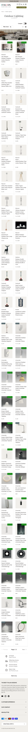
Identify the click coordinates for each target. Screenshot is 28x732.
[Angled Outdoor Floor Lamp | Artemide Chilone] (6, 602)
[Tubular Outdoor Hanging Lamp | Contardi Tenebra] (6, 99)
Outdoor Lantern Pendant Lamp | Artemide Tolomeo (6, 589)
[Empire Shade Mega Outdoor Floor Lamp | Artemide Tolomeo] (6, 427)
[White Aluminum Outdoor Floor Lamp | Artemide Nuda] (6, 529)
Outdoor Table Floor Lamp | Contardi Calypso (20, 136)
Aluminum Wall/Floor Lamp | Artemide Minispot (20, 613)
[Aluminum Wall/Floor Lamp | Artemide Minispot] (20, 602)
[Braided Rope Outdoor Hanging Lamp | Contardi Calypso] (6, 302)
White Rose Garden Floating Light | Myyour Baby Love (6, 84)
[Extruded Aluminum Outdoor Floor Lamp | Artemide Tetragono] (20, 502)
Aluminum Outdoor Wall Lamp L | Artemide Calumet (20, 363)
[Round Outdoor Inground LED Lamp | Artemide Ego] (20, 553)
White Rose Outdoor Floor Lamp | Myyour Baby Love (6, 187)
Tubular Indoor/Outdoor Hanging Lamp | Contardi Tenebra (20, 85)
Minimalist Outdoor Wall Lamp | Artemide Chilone (20, 339)
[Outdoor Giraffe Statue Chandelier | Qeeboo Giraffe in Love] (20, 249)
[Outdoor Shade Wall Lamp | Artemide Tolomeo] (20, 377)
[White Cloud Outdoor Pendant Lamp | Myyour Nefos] (6, 150)
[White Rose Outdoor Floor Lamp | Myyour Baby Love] (6, 176)
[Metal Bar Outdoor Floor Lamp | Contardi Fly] (6, 125)
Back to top (14, 675)
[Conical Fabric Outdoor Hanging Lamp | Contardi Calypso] (6, 275)
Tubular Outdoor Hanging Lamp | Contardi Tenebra (6, 110)
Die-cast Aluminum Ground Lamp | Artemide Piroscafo (20, 489)
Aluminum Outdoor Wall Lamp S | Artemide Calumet (6, 388)
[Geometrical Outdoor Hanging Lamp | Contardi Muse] (20, 99)
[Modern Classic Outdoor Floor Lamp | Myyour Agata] (6, 200)
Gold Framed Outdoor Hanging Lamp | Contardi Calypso (20, 288)
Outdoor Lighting (8, 11)
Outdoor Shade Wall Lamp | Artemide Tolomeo (20, 388)
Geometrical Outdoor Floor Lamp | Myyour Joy (6, 236)
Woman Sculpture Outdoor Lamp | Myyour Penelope (20, 212)
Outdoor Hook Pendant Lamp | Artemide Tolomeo (20, 412)
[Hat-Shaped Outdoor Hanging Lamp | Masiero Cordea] (6, 47)
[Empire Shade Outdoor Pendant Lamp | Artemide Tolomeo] (6, 401)
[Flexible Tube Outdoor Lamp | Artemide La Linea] (6, 478)
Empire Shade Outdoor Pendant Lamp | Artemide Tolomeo (6, 413)
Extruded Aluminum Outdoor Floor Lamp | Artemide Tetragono (20, 515)
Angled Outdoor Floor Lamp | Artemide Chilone (6, 613)
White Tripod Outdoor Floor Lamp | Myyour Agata (20, 187)
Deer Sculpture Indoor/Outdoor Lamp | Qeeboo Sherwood (5, 261)
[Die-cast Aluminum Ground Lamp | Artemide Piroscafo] (20, 478)
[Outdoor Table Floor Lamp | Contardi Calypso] (20, 125)
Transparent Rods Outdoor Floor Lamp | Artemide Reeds (20, 540)
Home (2, 11)
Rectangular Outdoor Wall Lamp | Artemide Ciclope (6, 363)
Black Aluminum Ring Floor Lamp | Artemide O (20, 638)
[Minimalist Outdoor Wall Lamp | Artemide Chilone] (20, 328)
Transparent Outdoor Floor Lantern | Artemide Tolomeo (6, 639)
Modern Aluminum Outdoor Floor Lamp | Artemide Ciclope (6, 465)
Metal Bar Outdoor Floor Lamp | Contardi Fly (6, 136)
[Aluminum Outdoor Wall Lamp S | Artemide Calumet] (6, 377)
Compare (20, 23)
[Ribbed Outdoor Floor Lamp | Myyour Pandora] (20, 225)
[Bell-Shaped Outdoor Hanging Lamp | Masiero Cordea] (20, 47)
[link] (5, 649)
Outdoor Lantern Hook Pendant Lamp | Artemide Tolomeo (20, 589)
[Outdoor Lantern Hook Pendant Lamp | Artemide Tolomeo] (20, 578)
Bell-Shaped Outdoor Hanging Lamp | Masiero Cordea (20, 59)
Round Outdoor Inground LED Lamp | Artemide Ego (20, 564)
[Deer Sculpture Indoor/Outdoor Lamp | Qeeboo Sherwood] (6, 249)
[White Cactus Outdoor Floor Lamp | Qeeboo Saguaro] (6, 328)
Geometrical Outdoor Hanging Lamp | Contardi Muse (20, 111)
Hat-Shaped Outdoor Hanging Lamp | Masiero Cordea (6, 59)
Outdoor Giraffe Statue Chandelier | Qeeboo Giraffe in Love (20, 261)
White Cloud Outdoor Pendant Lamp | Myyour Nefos (6, 162)
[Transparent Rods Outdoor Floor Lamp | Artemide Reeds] (20, 529)
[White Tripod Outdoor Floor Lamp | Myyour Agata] (20, 176)
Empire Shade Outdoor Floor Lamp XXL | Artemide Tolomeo (20, 440)
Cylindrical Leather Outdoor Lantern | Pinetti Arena (20, 313)
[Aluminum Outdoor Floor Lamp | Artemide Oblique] (20, 454)
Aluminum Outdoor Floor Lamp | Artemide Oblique (20, 465)
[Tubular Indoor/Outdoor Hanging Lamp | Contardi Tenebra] (20, 73)
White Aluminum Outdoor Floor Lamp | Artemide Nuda (6, 540)
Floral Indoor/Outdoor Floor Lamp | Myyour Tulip (20, 161)
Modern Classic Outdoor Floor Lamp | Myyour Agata (6, 212)
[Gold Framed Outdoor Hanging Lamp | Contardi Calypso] (20, 275)
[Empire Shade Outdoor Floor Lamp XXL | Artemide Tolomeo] (20, 427)
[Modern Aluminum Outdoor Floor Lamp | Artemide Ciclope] (6, 454)
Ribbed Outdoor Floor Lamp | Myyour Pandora (20, 236)
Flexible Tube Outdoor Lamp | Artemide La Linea (6, 489)
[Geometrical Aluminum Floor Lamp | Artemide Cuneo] (6, 502)
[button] (23, 4)
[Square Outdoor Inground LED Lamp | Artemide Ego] (6, 553)
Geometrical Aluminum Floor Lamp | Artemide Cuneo (5, 515)
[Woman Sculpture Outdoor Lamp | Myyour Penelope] (20, 200)
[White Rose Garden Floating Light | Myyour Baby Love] (6, 73)
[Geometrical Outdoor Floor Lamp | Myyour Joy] (6, 225)
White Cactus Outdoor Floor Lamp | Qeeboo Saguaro (6, 339)
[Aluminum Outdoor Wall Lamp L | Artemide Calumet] (20, 352)
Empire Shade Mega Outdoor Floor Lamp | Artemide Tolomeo (6, 439)
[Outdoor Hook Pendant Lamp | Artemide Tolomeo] (20, 401)
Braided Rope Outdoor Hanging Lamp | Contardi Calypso (6, 314)
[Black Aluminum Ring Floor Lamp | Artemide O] (20, 627)
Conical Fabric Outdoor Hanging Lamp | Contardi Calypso (6, 288)
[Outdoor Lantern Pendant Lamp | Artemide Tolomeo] (6, 578)
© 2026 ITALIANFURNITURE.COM (8, 728)
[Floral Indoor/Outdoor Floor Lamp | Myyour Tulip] (20, 150)
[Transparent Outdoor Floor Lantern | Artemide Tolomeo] (6, 627)
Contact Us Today (14, 37)
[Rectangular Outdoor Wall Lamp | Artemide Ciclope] (6, 352)
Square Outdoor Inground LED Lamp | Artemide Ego (6, 564)
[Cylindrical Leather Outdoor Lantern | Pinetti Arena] (20, 302)
